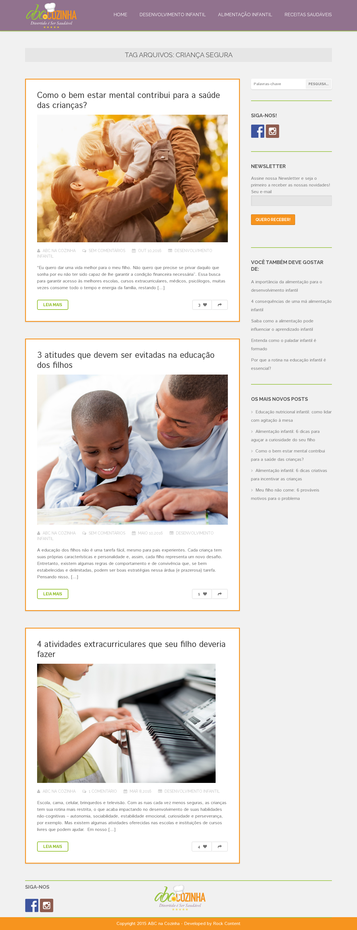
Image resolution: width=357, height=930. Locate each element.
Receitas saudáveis (308, 15)
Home (120, 15)
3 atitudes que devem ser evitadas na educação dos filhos (125, 360)
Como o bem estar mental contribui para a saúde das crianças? (128, 101)
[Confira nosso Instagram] (272, 131)
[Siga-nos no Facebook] (257, 131)
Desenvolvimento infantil (172, 15)
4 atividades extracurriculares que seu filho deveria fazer (131, 650)
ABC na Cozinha (59, 250)
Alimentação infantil (245, 15)
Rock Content (226, 924)
